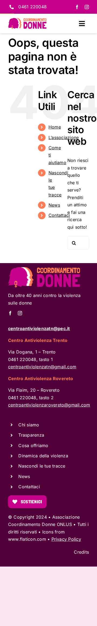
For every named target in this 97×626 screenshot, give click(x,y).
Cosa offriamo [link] (33, 445)
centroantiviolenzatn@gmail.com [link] (42, 366)
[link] (77, 7)
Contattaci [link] (59, 215)
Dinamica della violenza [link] (43, 455)
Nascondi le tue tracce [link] (41, 466)
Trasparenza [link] (31, 435)
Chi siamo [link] (28, 424)
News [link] (54, 205)
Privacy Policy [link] (66, 539)
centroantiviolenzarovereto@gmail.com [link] (49, 405)
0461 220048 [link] (32, 6)
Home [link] (54, 127)
